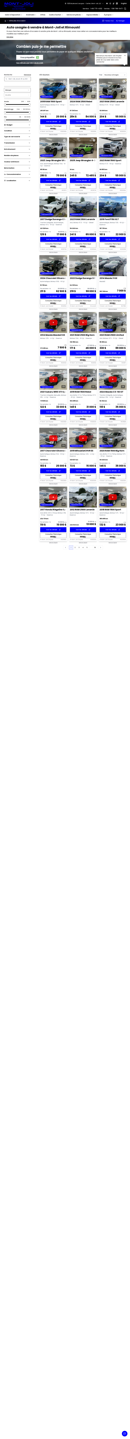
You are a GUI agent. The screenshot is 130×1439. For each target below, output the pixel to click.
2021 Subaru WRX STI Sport (54, 392)
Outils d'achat (55, 15)
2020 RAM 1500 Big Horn (112, 451)
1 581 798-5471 (117, 8)
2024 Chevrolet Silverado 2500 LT (58, 278)
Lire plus (10, 37)
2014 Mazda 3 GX (108, 278)
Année (6, 101)
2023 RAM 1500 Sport (110, 160)
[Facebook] (107, 3)
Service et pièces (74, 15)
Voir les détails (51, 122)
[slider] (5, 104)
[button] (29, 57)
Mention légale (53, 134)
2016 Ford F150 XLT (109, 219)
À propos (108, 15)
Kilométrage (8, 109)
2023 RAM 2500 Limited (112, 335)
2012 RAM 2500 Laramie (82, 509)
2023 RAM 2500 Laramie (82, 219)
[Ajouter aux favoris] (64, 81)
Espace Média (92, 15)
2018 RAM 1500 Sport (51, 101)
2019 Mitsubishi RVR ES (81, 451)
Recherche (8, 75)
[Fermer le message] (125, 55)
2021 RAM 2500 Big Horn (82, 335)
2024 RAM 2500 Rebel (81, 101)
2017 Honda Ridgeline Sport (54, 509)
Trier (100, 75)
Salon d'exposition (12, 15)
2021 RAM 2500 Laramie (112, 101)
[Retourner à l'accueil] (5, 21)
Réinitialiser (27, 75)
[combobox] (17, 90)
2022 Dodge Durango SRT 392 (85, 278)
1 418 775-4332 (96, 8)
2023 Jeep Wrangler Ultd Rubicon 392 (59, 160)
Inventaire (30, 15)
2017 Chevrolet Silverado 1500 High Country (63, 451)
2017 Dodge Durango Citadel (55, 219)
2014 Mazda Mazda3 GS (52, 335)
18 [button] (95, 547)
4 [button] (83, 547)
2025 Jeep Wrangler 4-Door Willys (88, 160)
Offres (42, 15)
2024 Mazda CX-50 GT (111, 392)
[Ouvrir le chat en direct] (125, 1434)
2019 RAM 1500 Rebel (80, 392)
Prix (5, 117)
